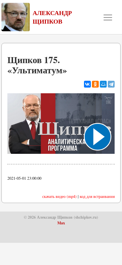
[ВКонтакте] (87, 84)
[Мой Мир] (103, 84)
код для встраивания (97, 196)
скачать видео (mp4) (59, 196)
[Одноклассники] (95, 84)
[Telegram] (111, 84)
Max (61, 223)
